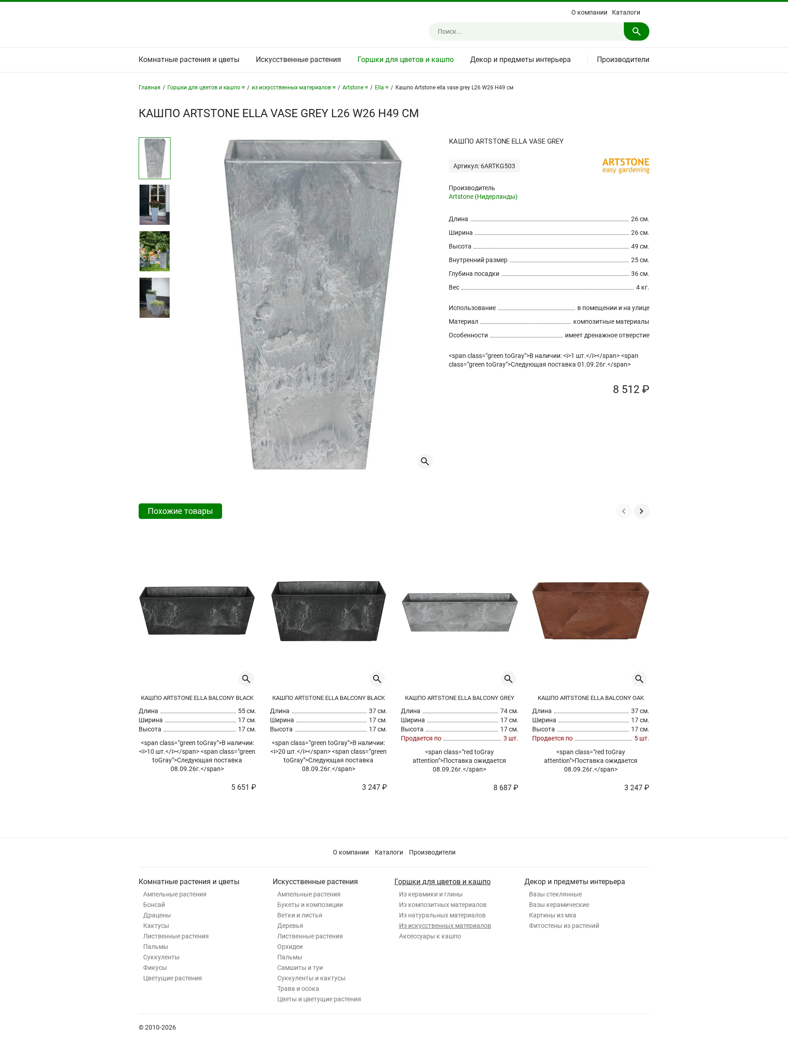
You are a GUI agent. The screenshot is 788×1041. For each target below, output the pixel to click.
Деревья (290, 925)
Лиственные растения (176, 936)
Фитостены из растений (564, 925)
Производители (623, 59)
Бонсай (154, 904)
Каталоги (626, 12)
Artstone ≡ (355, 87)
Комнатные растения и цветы (189, 59)
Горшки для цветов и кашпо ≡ (206, 87)
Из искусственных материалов (445, 925)
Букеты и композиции (310, 904)
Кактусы (156, 925)
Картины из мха (552, 915)
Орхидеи (290, 946)
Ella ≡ (382, 87)
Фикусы (155, 967)
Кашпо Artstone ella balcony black (197, 697)
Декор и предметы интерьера (520, 59)
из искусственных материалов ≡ (294, 87)
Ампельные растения (175, 894)
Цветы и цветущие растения (319, 999)
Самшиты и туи (300, 967)
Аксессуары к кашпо (430, 936)
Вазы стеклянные (555, 894)
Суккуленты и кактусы (311, 978)
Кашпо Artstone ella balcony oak (591, 697)
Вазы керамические (559, 904)
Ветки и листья (299, 915)
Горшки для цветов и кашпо (406, 59)
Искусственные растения (298, 59)
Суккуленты (161, 957)
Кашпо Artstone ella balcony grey (459, 697)
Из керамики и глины (431, 894)
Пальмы (155, 946)
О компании (589, 12)
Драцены (157, 915)
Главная (150, 87)
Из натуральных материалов (442, 915)
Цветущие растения (172, 978)
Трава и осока (298, 988)
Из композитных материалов (443, 904)
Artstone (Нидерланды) (483, 196)
